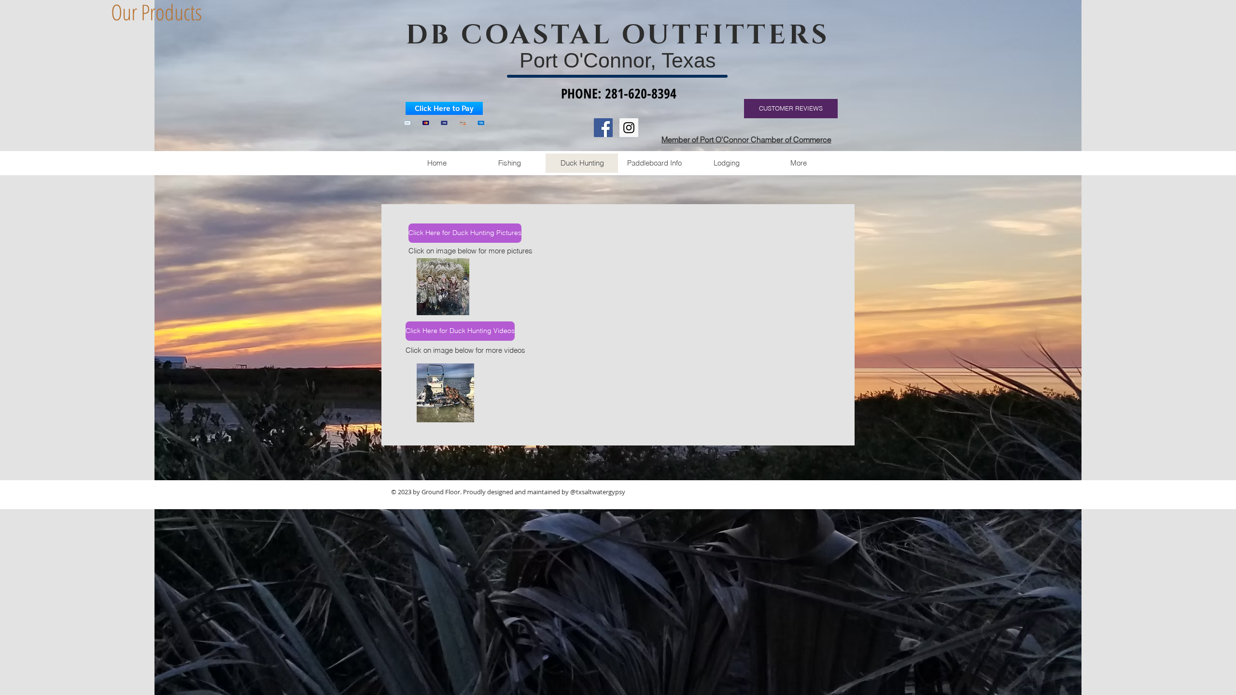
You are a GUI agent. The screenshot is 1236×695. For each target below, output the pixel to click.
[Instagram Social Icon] (628, 127)
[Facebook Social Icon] (603, 127)
